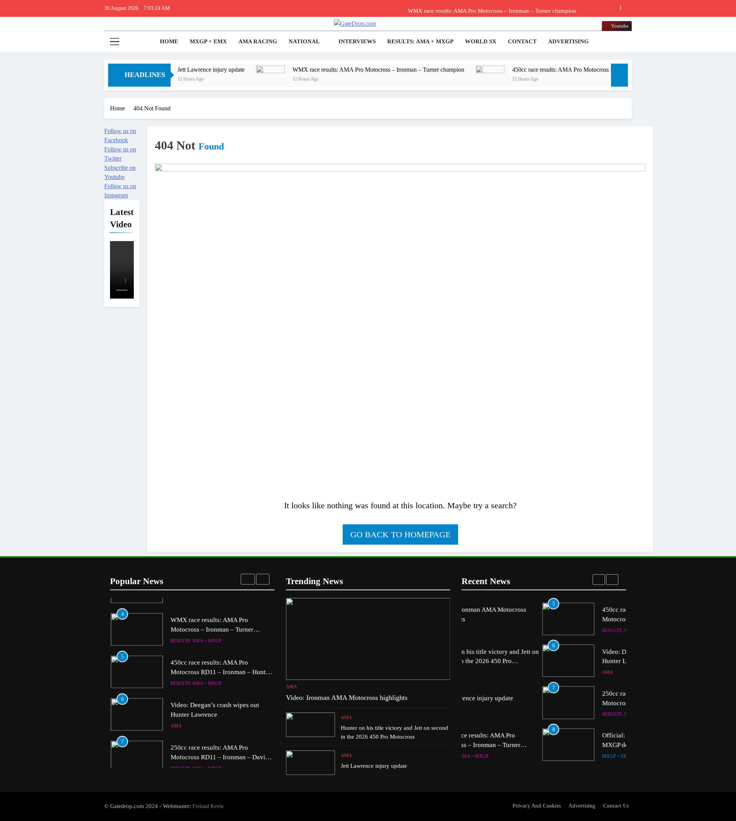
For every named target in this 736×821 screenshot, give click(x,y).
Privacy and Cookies (537, 806)
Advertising (568, 41)
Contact (522, 41)
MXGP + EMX (208, 41)
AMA (176, 716)
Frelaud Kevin (207, 806)
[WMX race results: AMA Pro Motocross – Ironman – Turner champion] (234, 80)
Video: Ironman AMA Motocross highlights (346, 697)
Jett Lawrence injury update (175, 69)
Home (168, 41)
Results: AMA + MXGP (420, 41)
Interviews (357, 41)
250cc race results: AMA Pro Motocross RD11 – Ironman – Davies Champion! (221, 747)
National (304, 41)
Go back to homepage (400, 534)
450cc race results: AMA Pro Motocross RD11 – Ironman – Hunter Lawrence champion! (584, 69)
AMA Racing (257, 41)
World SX (480, 41)
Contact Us (616, 806)
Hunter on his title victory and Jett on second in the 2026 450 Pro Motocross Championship (394, 736)
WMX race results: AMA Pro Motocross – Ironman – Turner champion (492, 8)
